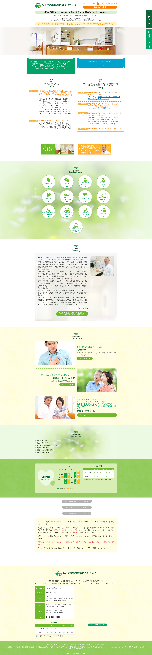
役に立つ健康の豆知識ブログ (90, 24)
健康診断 (103, 214)
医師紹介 (68, 24)
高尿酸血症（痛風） (103, 184)
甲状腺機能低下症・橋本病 (48, 213)
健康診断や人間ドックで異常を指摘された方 (76, 228)
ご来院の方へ (50, 24)
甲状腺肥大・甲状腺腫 (85, 213)
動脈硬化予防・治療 (67, 199)
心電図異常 (85, 199)
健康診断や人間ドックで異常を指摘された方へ (101, 61)
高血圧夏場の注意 (104, 108)
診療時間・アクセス (108, 24)
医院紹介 (76, 24)
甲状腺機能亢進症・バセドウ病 (67, 213)
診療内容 (60, 24)
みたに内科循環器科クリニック (76, 653)
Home (41, 24)
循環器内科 (49, 184)
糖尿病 (48, 199)
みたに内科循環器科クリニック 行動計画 (76, 501)
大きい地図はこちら (96, 625)
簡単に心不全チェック (103, 199)
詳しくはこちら (84, 358)
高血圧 (67, 184)
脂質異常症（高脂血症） (85, 184)
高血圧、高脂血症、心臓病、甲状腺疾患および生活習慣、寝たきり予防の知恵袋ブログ (72, 314)
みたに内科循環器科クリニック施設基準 (76, 507)
